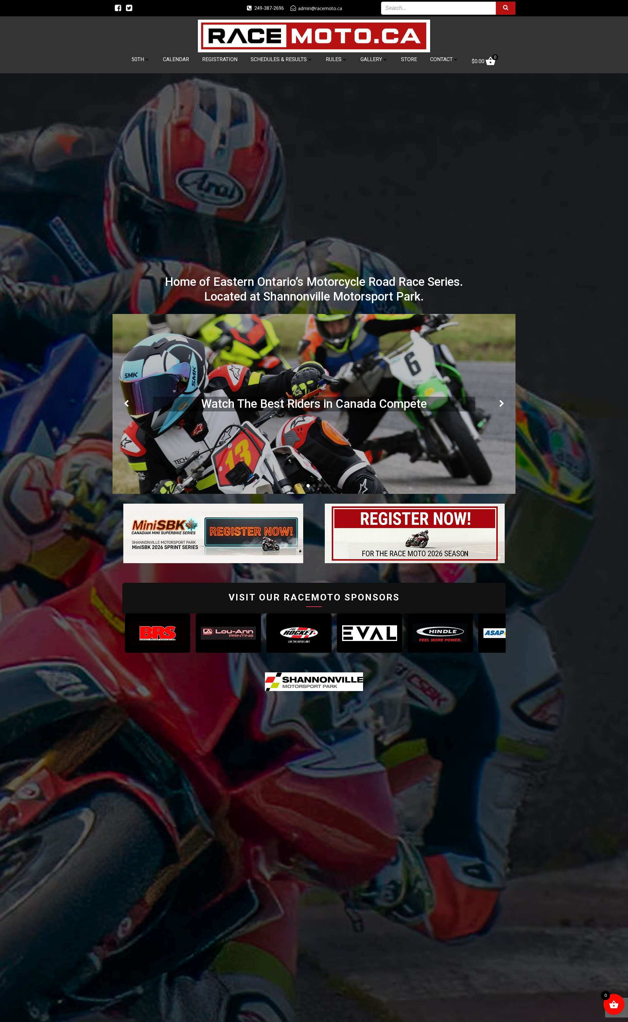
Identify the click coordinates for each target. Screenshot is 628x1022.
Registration (219, 59)
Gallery (371, 59)
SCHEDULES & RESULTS (279, 59)
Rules (333, 59)
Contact (441, 59)
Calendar (176, 59)
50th (137, 59)
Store (409, 59)
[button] (302, 485)
